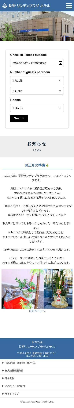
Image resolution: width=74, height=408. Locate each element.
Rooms (15, 100)
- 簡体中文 (30, 362)
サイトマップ (10, 393)
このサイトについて (14, 386)
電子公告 (8, 378)
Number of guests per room (30, 72)
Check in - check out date (28, 54)
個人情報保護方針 (12, 370)
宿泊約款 (10, 362)
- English (20, 362)
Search (19, 118)
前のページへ (37, 310)
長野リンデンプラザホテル (37, 344)
